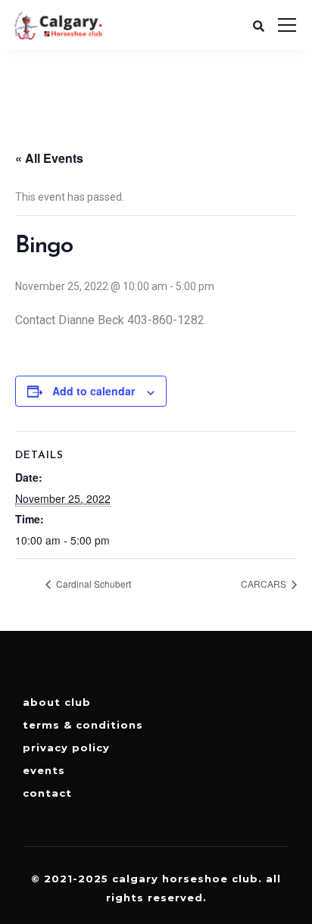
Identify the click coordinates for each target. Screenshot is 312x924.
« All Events (49, 158)
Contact (47, 793)
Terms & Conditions (83, 725)
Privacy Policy (66, 747)
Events (44, 770)
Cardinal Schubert (92, 583)
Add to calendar (93, 390)
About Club (57, 702)
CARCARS (265, 583)
